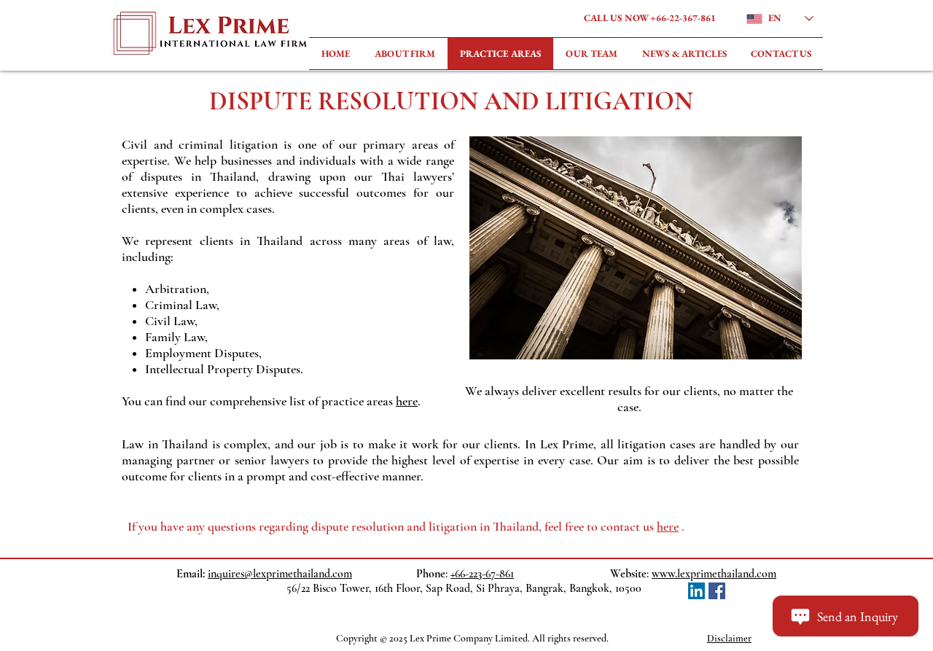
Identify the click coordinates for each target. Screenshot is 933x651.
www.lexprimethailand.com (714, 573)
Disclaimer (729, 638)
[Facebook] (716, 590)
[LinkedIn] (696, 590)
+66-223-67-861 (482, 573)
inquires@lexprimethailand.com (280, 573)
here (407, 401)
